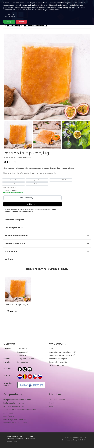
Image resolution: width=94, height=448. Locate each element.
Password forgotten (56, 365)
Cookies (30, 436)
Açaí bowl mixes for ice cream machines (19, 409)
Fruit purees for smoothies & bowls (17, 400)
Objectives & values (57, 400)
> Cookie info (8, 14)
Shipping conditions (15, 439)
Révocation (30, 439)
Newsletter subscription (58, 359)
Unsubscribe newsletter (58, 362)
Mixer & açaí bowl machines (14, 419)
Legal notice (12, 441)
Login (51, 349)
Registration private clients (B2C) (62, 355)
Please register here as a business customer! (30, 210)
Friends (51, 403)
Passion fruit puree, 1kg (17, 304)
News (51, 406)
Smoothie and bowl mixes (13, 406)
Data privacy (12, 436)
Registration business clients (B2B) (62, 352)
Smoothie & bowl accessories (15, 423)
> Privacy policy (9, 17)
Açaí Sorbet (8, 413)
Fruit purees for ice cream (13, 403)
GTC (22, 436)
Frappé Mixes (8, 416)
